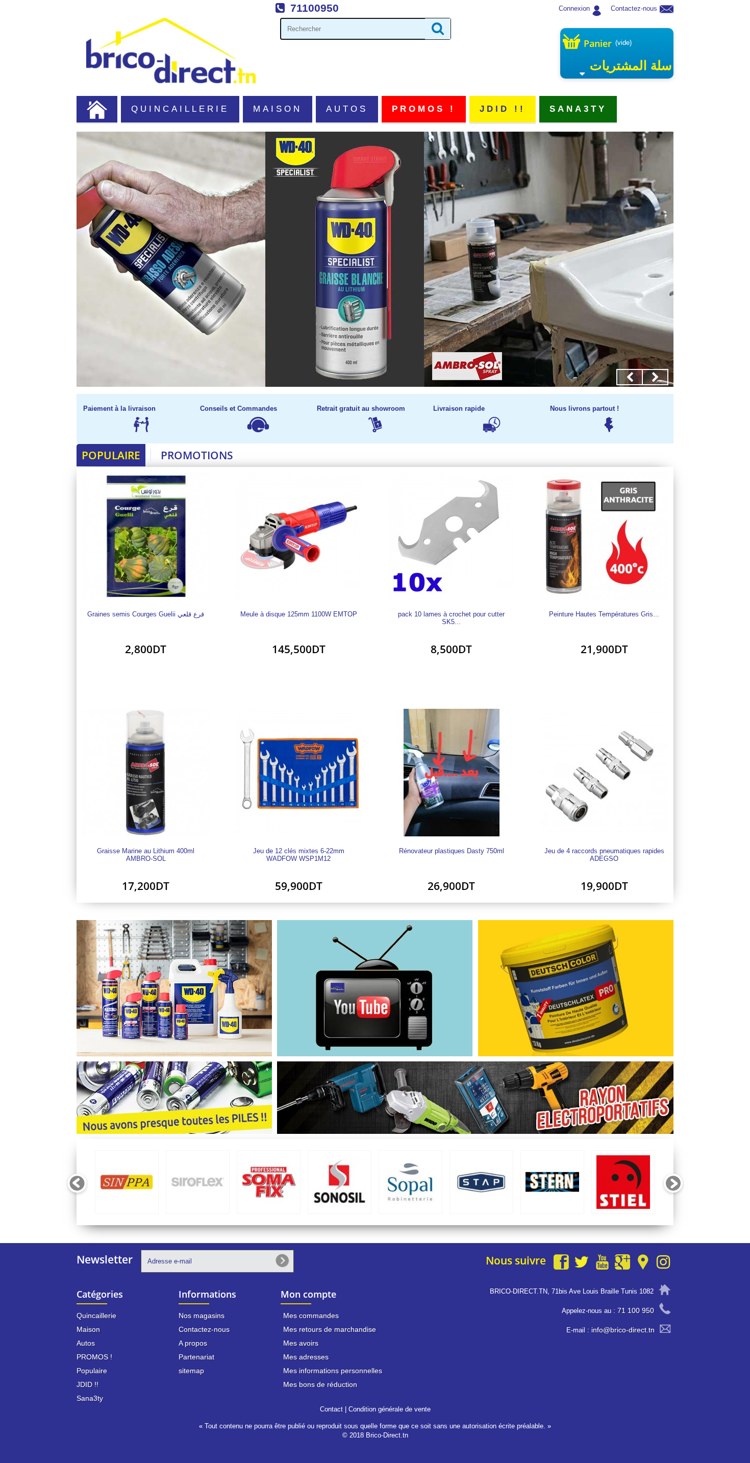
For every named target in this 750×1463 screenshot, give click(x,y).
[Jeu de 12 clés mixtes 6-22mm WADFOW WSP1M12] (299, 772)
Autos (347, 109)
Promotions (197, 455)
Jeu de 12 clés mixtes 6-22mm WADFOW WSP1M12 (298, 855)
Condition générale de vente (389, 1409)
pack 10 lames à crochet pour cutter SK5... (451, 618)
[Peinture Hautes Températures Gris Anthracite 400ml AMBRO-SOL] (604, 536)
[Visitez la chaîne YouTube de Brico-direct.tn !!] (374, 987)
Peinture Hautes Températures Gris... (604, 614)
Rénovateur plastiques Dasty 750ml (451, 851)
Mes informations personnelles (332, 1371)
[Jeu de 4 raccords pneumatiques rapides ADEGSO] (604, 772)
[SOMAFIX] (268, 1182)
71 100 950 (635, 1310)
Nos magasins (201, 1315)
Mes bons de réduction (320, 1384)
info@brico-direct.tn (623, 1330)
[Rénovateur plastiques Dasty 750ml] (451, 772)
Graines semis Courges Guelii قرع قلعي (145, 614)
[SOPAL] (410, 1182)
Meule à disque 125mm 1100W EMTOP (298, 614)
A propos (193, 1343)
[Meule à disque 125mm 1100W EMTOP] (299, 536)
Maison (277, 109)
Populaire (111, 455)
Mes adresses (306, 1357)
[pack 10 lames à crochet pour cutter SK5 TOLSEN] (451, 536)
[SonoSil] (339, 1182)
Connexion (574, 8)
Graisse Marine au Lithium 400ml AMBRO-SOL (145, 855)
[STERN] (552, 1182)
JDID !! (503, 109)
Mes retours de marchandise (329, 1329)
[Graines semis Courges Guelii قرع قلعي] (146, 536)
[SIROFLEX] (197, 1182)
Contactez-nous (634, 8)
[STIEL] (623, 1182)
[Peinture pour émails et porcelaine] (375, 259)
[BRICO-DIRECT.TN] (171, 50)
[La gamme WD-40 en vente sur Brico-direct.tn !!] (174, 987)
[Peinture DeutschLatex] (575, 987)
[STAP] (481, 1182)
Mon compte (308, 1294)
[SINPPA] (126, 1182)
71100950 (314, 8)
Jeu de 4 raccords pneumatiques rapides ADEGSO (604, 855)
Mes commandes (311, 1315)
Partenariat (196, 1357)
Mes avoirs (300, 1343)
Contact (331, 1409)
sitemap (191, 1371)
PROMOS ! (424, 109)
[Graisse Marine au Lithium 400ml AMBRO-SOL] (146, 772)
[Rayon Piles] (174, 1097)
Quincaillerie (180, 109)
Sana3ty (578, 109)
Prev (629, 377)
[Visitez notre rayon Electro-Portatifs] (475, 1097)
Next (655, 377)
